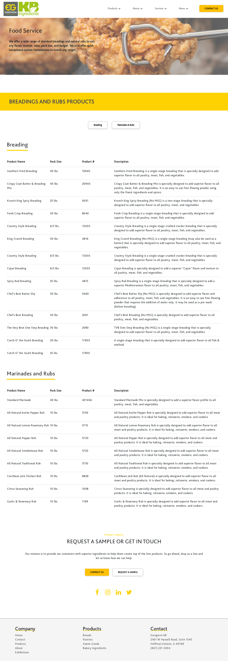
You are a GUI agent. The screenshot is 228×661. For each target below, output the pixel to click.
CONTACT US (211, 8)
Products (113, 8)
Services (159, 8)
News (182, 8)
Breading (98, 125)
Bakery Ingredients (94, 648)
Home (19, 635)
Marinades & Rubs (125, 125)
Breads (87, 635)
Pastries (88, 639)
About (136, 8)
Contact (20, 639)
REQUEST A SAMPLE (128, 572)
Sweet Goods (91, 643)
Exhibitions (22, 652)
